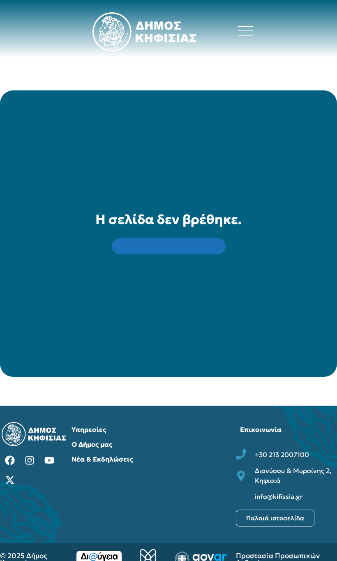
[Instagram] (29, 460)
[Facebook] (10, 460)
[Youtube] (49, 460)
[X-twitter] (10, 480)
